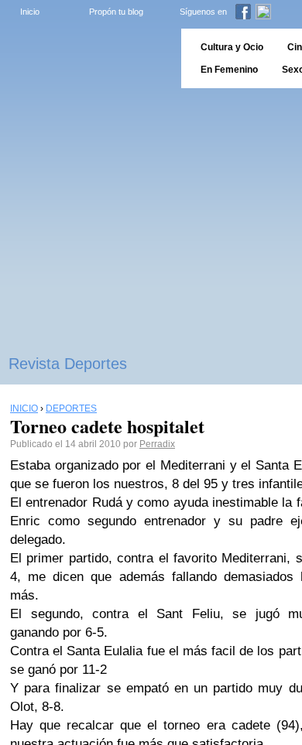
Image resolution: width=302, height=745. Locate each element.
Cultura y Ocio (232, 47)
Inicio (29, 11)
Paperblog (85, 58)
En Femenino (229, 69)
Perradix (157, 444)
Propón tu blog (116, 11)
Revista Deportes (68, 363)
